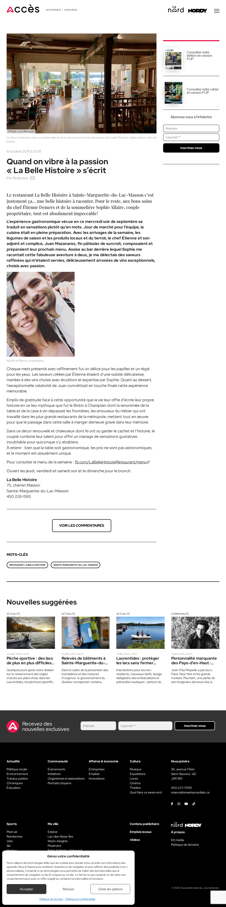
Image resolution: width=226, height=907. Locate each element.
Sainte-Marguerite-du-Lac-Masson (75, 565)
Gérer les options (110, 889)
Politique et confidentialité (80, 899)
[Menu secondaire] (216, 11)
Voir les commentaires (81, 525)
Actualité (13, 613)
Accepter (26, 889)
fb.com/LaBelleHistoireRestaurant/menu (111, 462)
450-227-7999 (181, 788)
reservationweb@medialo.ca (190, 792)
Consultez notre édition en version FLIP (199, 55)
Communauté (180, 613)
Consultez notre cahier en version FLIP (203, 91)
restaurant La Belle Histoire (27, 565)
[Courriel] (32, 178)
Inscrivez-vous (191, 148)
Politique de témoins (51, 899)
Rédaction (20, 178)
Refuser (68, 889)
